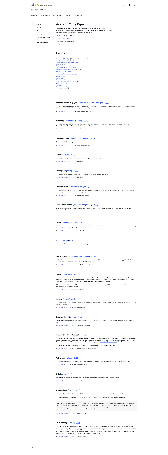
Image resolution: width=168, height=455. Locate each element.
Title (57, 85)
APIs (72, 447)
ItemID (58, 71)
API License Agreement (81, 447)
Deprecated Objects (42, 42)
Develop (101, 5)
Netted (58, 76)
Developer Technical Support (60, 447)
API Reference (57, 15)
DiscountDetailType (70, 67)
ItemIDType (64, 71)
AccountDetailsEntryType (63, 59)
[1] (89, 187)
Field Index (40, 27)
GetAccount (62, 44)
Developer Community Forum (43, 447)
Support (124, 5)
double (71, 60)
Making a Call (45, 15)
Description (59, 66)
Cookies (72, 450)
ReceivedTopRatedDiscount (63, 81)
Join (94, 5)
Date (57, 64)
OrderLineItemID (60, 80)
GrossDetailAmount (61, 69)
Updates (116, 5)
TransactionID (60, 87)
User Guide (34, 15)
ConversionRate (60, 62)
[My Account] (130, 5)
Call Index (40, 24)
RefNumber (59, 83)
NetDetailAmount (60, 74)
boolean (63, 76)
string (64, 66)
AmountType (65, 60)
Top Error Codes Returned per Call (44, 38)
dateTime (62, 64)
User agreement (59, 450)
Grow (109, 5)
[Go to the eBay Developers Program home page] (42, 6)
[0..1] (107, 103)
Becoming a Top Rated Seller (108, 342)
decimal (66, 88)
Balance (58, 60)
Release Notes (78, 15)
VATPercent (59, 88)
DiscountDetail (60, 67)
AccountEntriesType (64, 38)
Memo (57, 73)
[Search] (134, 5)
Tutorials (68, 15)
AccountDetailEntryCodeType (79, 59)
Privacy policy (66, 450)
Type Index (40, 34)
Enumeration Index (42, 31)
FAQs (32, 447)
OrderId (58, 78)
